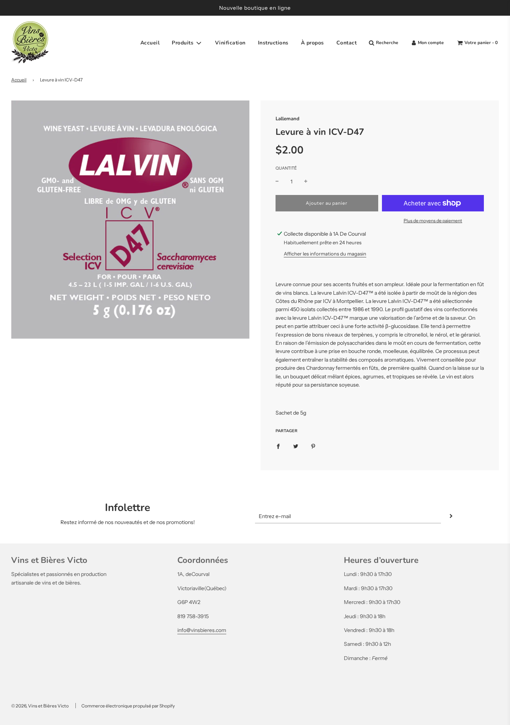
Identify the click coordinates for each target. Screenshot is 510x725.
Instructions (273, 42)
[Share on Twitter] (295, 445)
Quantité (286, 168)
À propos (312, 42)
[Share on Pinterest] (313, 445)
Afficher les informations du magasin (325, 254)
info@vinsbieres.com (201, 630)
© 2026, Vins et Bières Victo (40, 706)
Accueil (150, 42)
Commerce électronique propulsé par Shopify (128, 706)
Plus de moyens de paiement (433, 220)
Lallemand (287, 118)
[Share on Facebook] (278, 445)
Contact (346, 42)
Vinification (230, 42)
